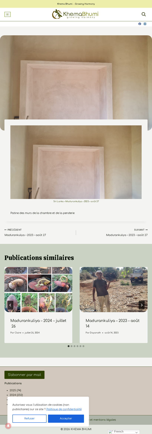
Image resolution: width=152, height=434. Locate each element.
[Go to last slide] (10, 305)
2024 (13, 395)
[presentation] (38, 289)
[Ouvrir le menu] (7, 14)
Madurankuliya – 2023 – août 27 (25, 233)
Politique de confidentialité (64, 409)
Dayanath (95, 333)
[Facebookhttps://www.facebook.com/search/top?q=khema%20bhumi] (139, 23)
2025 (13, 390)
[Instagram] (145, 23)
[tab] (69, 346)
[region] (48, 412)
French (118, 431)
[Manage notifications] (8, 426)
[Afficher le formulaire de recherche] (144, 14)
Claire (18, 333)
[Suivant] (142, 305)
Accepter (66, 418)
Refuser (29, 418)
